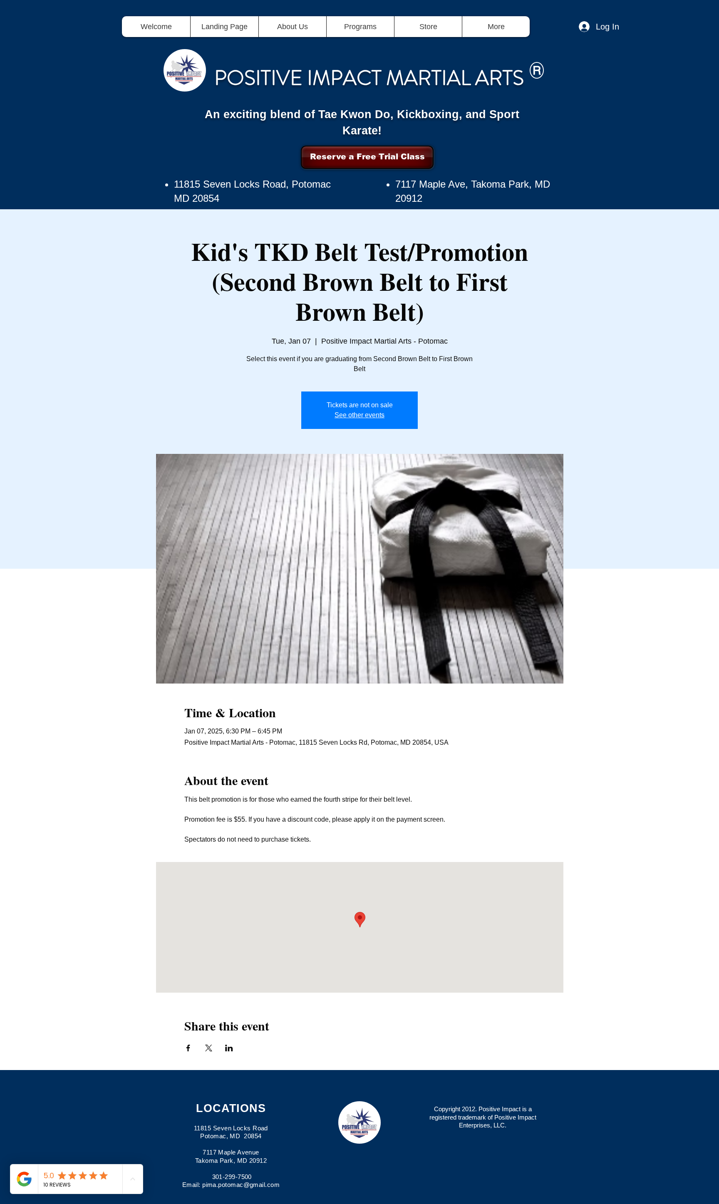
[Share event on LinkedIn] (229, 1048)
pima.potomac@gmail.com (241, 1184)
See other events (359, 415)
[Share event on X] (209, 1048)
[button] (360, 26)
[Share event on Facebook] (188, 1048)
